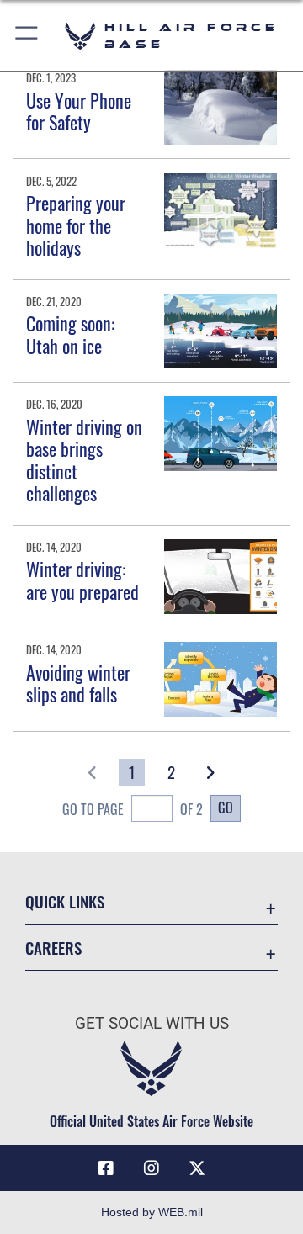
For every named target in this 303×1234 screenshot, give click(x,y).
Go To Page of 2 (132, 809)
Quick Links (64, 901)
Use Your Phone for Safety (78, 111)
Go (225, 807)
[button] (27, 35)
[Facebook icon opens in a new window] (106, 1168)
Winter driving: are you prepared (82, 579)
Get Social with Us (152, 1023)
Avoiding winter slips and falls (78, 683)
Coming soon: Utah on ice (70, 334)
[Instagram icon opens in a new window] (151, 1168)
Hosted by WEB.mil (152, 1212)
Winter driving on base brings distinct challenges (84, 459)
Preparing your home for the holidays (75, 225)
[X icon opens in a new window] (197, 1168)
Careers (53, 947)
